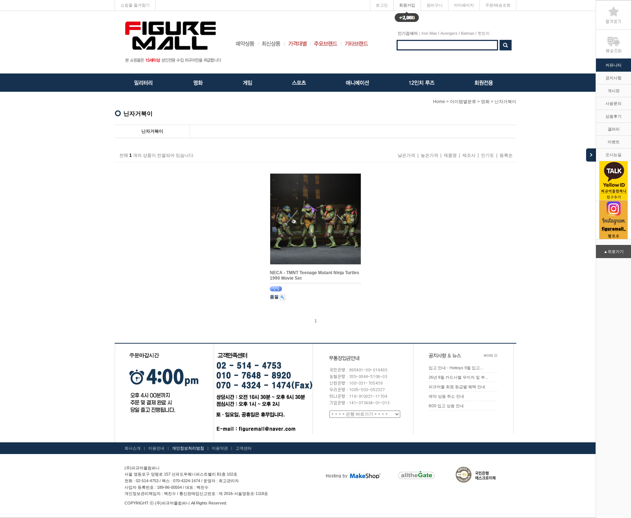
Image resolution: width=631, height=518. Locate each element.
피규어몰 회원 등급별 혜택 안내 (457, 387)
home (439, 101)
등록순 (506, 155)
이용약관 (220, 448)
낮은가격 (406, 155)
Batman (467, 33)
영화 (485, 101)
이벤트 (614, 142)
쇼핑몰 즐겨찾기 (135, 5)
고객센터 (244, 448)
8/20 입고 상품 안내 (446, 406)
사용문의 (613, 103)
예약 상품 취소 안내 (446, 396)
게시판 (614, 90)
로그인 (382, 5)
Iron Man (429, 33)
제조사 (468, 155)
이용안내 (156, 448)
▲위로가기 (614, 251)
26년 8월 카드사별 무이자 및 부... (458, 377)
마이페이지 (464, 5)
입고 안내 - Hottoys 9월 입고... (456, 368)
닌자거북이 (505, 101)
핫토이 (484, 33)
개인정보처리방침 (188, 448)
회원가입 (407, 7)
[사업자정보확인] (255, 481)
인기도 (487, 155)
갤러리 (614, 129)
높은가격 (429, 155)
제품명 (450, 155)
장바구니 (435, 5)
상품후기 (613, 116)
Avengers (449, 33)
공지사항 (613, 78)
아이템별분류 (463, 101)
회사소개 (133, 448)
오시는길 (613, 154)
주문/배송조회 (497, 5)
